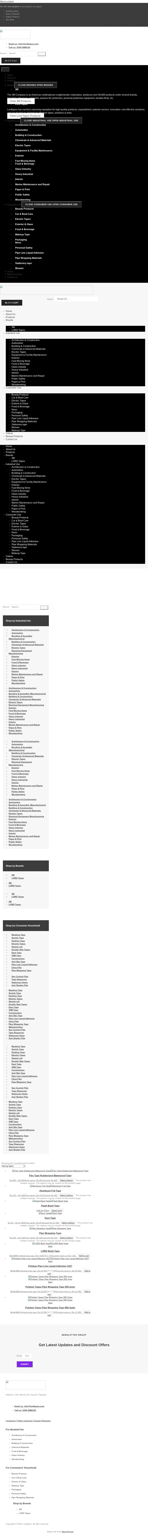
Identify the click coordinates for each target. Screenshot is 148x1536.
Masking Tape (15, 990)
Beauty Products (14, 436)
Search (3, 53)
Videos (9, 433)
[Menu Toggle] (5, 69)
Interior (12, 722)
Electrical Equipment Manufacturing (20, 652)
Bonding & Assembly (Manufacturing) (20, 637)
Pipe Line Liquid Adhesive (24, 964)
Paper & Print (18, 677)
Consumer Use (13, 387)
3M (10, 883)
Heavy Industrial (20, 370)
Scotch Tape (18, 938)
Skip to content (7, 1)
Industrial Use (13, 333)
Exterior (12, 708)
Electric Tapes (18, 648)
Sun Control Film (17, 1030)
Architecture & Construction (26, 340)
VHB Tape (13, 1010)
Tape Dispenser (16, 1033)
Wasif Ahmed (67, 1532)
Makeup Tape (18, 430)
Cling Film (14, 1021)
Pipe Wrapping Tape (18, 1024)
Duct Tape (14, 1007)
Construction (15, 1013)
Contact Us (11, 439)
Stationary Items (17, 1035)
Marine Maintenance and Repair (28, 376)
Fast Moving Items (18, 710)
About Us (10, 314)
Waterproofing (16, 1027)
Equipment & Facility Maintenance (29, 355)
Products (10, 317)
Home (9, 311)
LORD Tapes (18, 330)
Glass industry (16, 716)
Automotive (14, 691)
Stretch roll (14, 1001)
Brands (9, 320)
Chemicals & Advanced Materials (29, 349)
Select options (66, 1180)
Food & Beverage (21, 406)
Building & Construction (21, 696)
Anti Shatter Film (20, 985)
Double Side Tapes (18, 1004)
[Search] (42, 54)
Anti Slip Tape (15, 1015)
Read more (57, 1210)
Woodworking (19, 384)
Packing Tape (15, 996)
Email (19, 1356)
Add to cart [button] (84, 1256)
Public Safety (15, 730)
